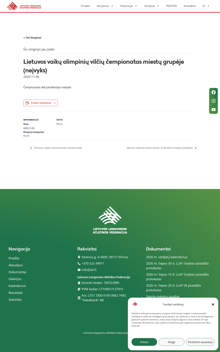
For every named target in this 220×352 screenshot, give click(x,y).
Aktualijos (16, 265)
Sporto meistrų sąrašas (163, 296)
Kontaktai (190, 6)
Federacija (126, 6)
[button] (213, 304)
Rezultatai (16, 293)
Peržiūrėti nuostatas (200, 342)
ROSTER (171, 6)
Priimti (144, 342)
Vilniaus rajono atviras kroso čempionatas (58, 147)
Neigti (171, 342)
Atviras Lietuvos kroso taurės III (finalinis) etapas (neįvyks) (160, 147)
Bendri (26, 135)
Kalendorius (17, 286)
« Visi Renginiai (32, 37)
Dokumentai (17, 272)
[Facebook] (213, 92)
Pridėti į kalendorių (41, 102)
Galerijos (15, 279)
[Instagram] (213, 101)
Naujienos (103, 6)
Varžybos (149, 6)
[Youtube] (213, 109)
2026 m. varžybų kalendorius (167, 257)
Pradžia (85, 6)
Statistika (15, 299)
